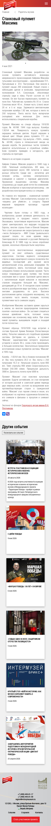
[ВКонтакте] (4, 414)
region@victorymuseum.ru (26, 799)
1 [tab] (26, 63)
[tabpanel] (25, 46)
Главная (5, 12)
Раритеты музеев (26, 12)
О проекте (25, 812)
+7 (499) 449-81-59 (25, 797)
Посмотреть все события (13, 433)
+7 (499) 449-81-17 (25, 794)
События (11, 812)
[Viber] (7, 414)
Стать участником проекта (26, 819)
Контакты (39, 812)
